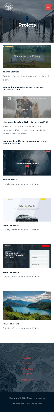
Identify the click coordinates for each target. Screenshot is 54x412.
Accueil (27, 357)
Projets (27, 374)
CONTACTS (27, 380)
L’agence (27, 363)
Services (27, 368)
